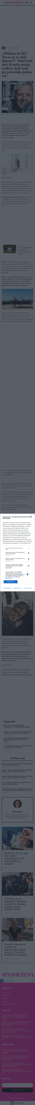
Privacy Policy (28, 588)
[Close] (31, 517)
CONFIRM (10, 581)
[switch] (28, 553)
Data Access (17, 588)
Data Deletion (7, 588)
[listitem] (17, 548)
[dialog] (17, 552)
